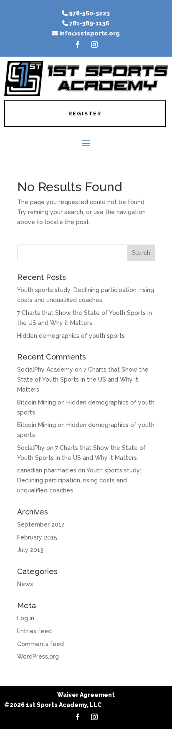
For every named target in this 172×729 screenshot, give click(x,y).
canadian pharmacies (46, 470)
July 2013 (30, 550)
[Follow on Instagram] (94, 44)
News (25, 584)
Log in (25, 618)
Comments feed (40, 644)
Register (84, 114)
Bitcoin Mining (36, 402)
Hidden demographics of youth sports (71, 335)
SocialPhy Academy (45, 369)
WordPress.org (38, 656)
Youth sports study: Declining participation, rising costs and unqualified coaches (79, 480)
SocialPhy (31, 447)
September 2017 (40, 524)
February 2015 (37, 537)
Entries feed (34, 631)
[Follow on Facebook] (77, 44)
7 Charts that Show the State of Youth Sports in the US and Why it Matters (83, 379)
